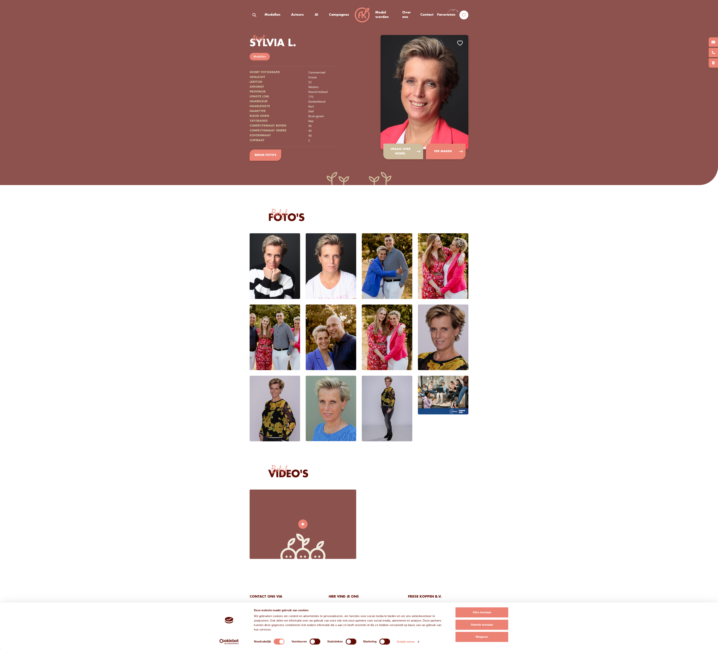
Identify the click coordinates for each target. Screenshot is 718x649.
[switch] (315, 642)
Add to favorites (460, 43)
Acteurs (297, 14)
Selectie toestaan (482, 624)
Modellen (272, 14)
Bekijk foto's (265, 155)
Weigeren (482, 636)
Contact (426, 14)
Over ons (406, 15)
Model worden (382, 15)
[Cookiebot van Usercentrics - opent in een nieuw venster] (229, 642)
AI (316, 14)
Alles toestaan (482, 612)
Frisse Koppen (362, 14)
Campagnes (339, 14)
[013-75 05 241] (713, 52)
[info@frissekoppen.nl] (713, 42)
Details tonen (405, 641)
